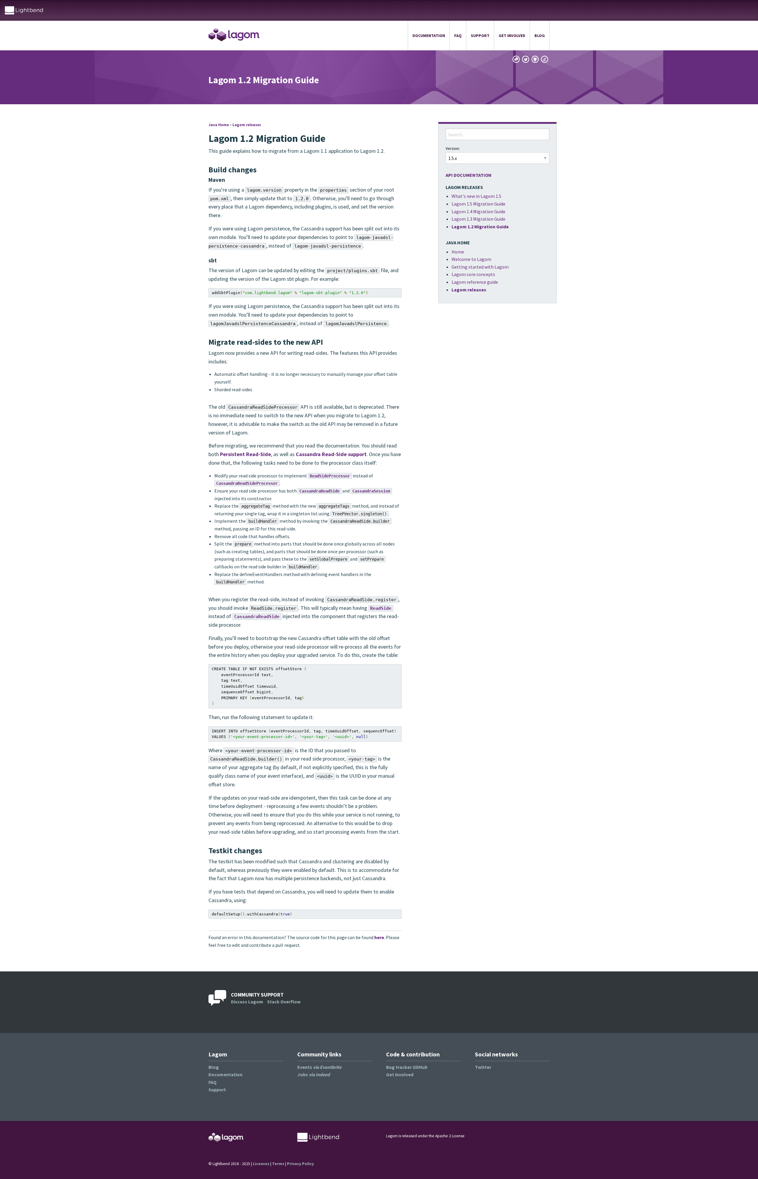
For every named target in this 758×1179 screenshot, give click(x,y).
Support (480, 35)
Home (458, 252)
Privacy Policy (300, 1163)
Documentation (428, 35)
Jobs (313, 1074)
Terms (278, 1163)
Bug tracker (406, 1067)
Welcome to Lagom (471, 259)
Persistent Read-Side (245, 454)
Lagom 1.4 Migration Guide (478, 211)
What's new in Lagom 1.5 (476, 196)
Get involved (399, 1074)
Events (319, 1067)
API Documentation (469, 175)
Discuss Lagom (247, 1002)
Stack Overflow (284, 1002)
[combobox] (497, 134)
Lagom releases (246, 124)
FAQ (458, 35)
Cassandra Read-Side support (331, 454)
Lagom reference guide (475, 282)
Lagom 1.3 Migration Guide (478, 219)
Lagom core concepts (473, 274)
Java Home (218, 124)
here (379, 937)
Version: (453, 148)
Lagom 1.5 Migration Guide (478, 204)
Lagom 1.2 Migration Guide (480, 227)
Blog (539, 35)
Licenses (261, 1163)
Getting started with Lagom (480, 267)
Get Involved (512, 35)
